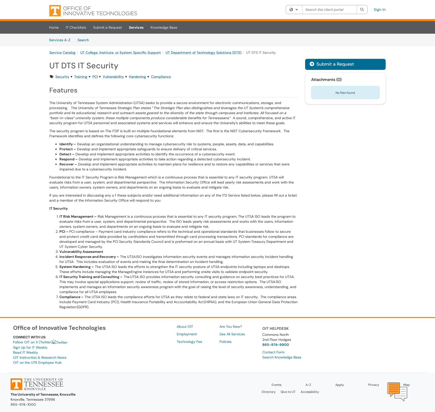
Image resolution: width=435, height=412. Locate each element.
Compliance (161, 76)
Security (62, 76)
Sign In (380, 9)
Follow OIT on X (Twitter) (32, 342)
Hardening (137, 76)
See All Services (232, 334)
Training (80, 76)
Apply (339, 385)
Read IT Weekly (25, 352)
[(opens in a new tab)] (93, 10)
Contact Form (273, 352)
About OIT (185, 326)
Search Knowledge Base (281, 357)
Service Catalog (62, 52)
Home (54, 27)
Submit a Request (107, 27)
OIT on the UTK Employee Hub (37, 362)
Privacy (373, 385)
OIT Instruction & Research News (39, 357)
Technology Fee (189, 341)
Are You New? (231, 326)
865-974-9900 (275, 344)
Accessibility (310, 392)
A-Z (308, 385)
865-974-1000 (23, 404)
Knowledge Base (164, 27)
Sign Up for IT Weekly (30, 347)
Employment (187, 334)
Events (276, 385)
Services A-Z (59, 40)
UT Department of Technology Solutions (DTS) (203, 52)
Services (136, 27)
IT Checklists (76, 27)
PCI (95, 76)
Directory (269, 392)
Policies (226, 341)
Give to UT (288, 392)
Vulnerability (113, 76)
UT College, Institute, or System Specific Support (120, 52)
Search (85, 39)
